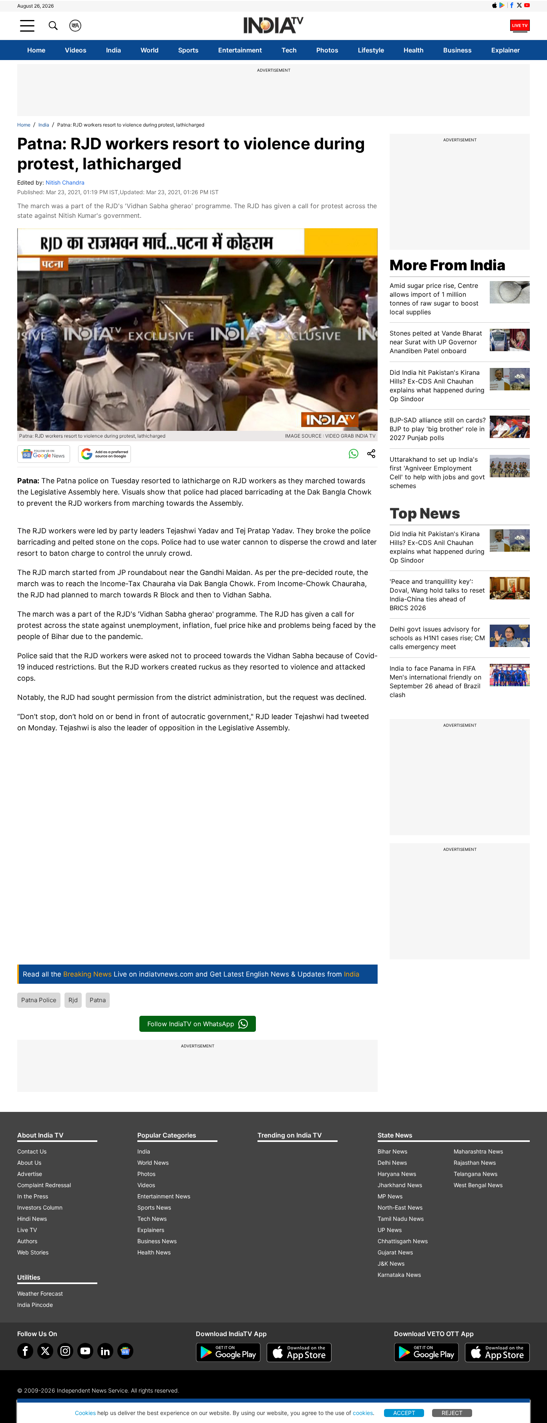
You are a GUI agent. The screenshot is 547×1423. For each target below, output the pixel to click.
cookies (363, 1412)
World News (153, 1162)
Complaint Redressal (44, 1185)
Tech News (152, 1218)
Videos (75, 50)
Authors (27, 1241)
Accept (404, 1412)
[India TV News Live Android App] (228, 1352)
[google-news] (125, 1351)
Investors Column (39, 1207)
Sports (188, 50)
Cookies (85, 1412)
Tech (289, 50)
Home (36, 50)
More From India (447, 265)
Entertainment (240, 50)
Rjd (73, 1000)
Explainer (505, 50)
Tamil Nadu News (401, 1218)
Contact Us (31, 1151)
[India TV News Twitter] (519, 5)
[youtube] (85, 1351)
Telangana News (475, 1173)
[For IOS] (497, 1352)
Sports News (154, 1207)
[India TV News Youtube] (527, 5)
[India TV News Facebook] (512, 5)
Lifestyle (371, 50)
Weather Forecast (40, 1293)
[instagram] (65, 1351)
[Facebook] (25, 1351)
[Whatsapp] (353, 454)
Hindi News (32, 1218)
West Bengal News (478, 1185)
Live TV (27, 1229)
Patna (98, 1000)
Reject (452, 1412)
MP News (390, 1196)
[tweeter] (45, 1351)
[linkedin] (105, 1351)
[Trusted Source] (104, 454)
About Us (29, 1162)
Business (457, 50)
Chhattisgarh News (403, 1241)
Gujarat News (395, 1252)
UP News (390, 1229)
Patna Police (38, 1000)
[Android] (502, 5)
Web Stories (32, 1252)
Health (414, 50)
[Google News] (43, 454)
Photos (327, 50)
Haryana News (397, 1173)
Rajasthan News (475, 1162)
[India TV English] (273, 25)
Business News (157, 1241)
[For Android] (426, 1352)
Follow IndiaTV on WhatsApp (190, 1024)
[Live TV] (520, 26)
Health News (154, 1252)
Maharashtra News (478, 1151)
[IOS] (494, 5)
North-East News (400, 1207)
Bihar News (392, 1151)
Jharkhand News (400, 1185)
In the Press (32, 1196)
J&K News (391, 1263)
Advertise (29, 1173)
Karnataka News (399, 1274)
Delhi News (392, 1162)
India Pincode (35, 1304)
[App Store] (299, 1352)
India (113, 50)
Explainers (150, 1229)
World (150, 50)
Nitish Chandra (65, 182)
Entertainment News (163, 1196)
